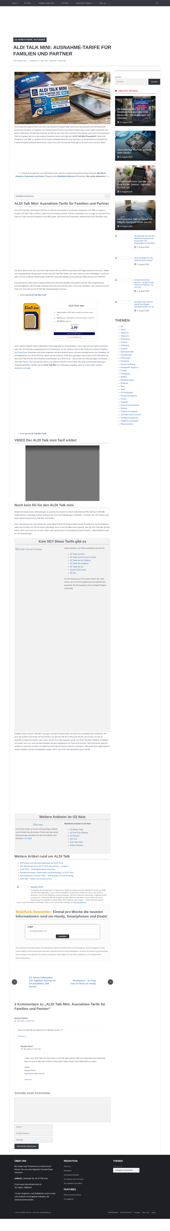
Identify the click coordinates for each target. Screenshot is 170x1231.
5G (122, 326)
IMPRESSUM (113, 1212)
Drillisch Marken (76, 845)
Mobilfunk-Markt (127, 380)
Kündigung (125, 374)
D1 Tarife (27, 3)
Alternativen (125, 339)
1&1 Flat (73, 839)
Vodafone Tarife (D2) (46, 3)
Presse (123, 399)
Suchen (118, 77)
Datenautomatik (127, 352)
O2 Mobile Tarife (76, 830)
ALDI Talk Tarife (76, 842)
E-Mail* (30, 927)
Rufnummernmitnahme (130, 405)
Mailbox (124, 377)
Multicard (124, 383)
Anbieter (124, 342)
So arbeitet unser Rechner (74, 1179)
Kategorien (117, 1166)
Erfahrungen (126, 358)
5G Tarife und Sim (77, 554)
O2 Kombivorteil (53, 349)
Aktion (123, 330)
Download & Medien (71, 1175)
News (123, 389)
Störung (124, 408)
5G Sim (73, 573)
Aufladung (125, 345)
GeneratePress (45, 1212)
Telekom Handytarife (129, 411)
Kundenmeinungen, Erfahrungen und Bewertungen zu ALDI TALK (47, 873)
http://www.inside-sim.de (34, 1074)
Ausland (124, 348)
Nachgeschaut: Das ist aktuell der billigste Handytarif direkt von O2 (144, 304)
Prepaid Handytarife (129, 396)
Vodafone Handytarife (129, 421)
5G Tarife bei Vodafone (79, 563)
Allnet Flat (125, 336)
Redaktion (67, 1171)
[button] (157, 3)
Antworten (21, 1036)
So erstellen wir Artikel (73, 1183)
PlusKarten (88, 349)
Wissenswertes (127, 424)
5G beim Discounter (78, 570)
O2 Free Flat (75, 833)
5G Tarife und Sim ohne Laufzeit (83, 557)
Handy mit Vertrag (128, 364)
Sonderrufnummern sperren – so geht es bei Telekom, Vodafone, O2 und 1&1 (134, 184)
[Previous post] (14, 982)
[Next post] (110, 982)
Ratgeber (39, 40)
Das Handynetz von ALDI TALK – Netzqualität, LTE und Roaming (46, 876)
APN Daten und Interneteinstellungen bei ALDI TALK (41, 863)
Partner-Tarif (28, 362)
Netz (122, 386)
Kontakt (124, 370)
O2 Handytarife (24, 40)
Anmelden (62, 936)
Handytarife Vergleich (84, 3)
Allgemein (125, 333)
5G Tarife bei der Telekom (80, 560)
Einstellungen (126, 355)
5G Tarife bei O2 (76, 567)
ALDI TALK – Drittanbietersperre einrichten (37, 869)
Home (14, 3)
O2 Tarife (64, 3)
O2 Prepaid (74, 836)
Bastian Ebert (22, 61)
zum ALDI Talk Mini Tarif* (35, 295)
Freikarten (125, 361)
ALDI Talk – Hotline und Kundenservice (36, 879)
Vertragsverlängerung (129, 418)
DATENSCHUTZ (126, 1212)
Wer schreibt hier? (80, 902)
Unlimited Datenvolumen (131, 414)
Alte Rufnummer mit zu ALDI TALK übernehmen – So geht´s (44, 866)
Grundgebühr (69, 1199)
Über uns (102, 3)
